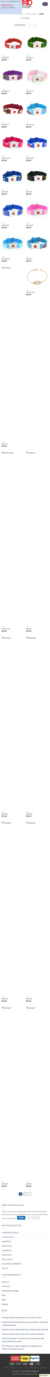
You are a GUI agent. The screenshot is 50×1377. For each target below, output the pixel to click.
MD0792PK (6, 158)
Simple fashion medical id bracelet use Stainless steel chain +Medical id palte (25, 1323)
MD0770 (5, 444)
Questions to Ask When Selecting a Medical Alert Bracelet (25, 1329)
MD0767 (29, 629)
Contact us (6, 1286)
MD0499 (5, 999)
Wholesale (31, 14)
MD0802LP (6, 91)
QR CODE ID (7, 1259)
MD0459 (5, 1184)
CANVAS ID (7, 1250)
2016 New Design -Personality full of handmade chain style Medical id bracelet (23, 1339)
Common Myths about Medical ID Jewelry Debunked (23, 1334)
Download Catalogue (10, 1291)
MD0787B (5, 225)
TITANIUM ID (8, 1237)
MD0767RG (6, 629)
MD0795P (5, 125)
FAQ (3, 1295)
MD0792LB (30, 125)
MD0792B (29, 158)
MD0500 (29, 814)
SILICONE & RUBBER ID (12, 1264)
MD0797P (29, 91)
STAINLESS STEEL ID (10, 1232)
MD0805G (30, 58)
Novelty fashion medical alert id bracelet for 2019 (21, 1317)
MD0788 (5, 192)
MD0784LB (6, 259)
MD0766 (5, 814)
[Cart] (45, 4)
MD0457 (29, 1184)
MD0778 (29, 259)
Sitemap (5, 1304)
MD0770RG (30, 292)
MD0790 (29, 192)
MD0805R (5, 58)
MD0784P (29, 225)
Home (6, 1368)
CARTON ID (7, 1246)
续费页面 (11, 7)
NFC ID (5, 1268)
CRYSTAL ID (7, 1255)
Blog (4, 1299)
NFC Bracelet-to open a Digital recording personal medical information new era (22, 1347)
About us (5, 1282)
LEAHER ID (6, 1241)
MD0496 (29, 999)
